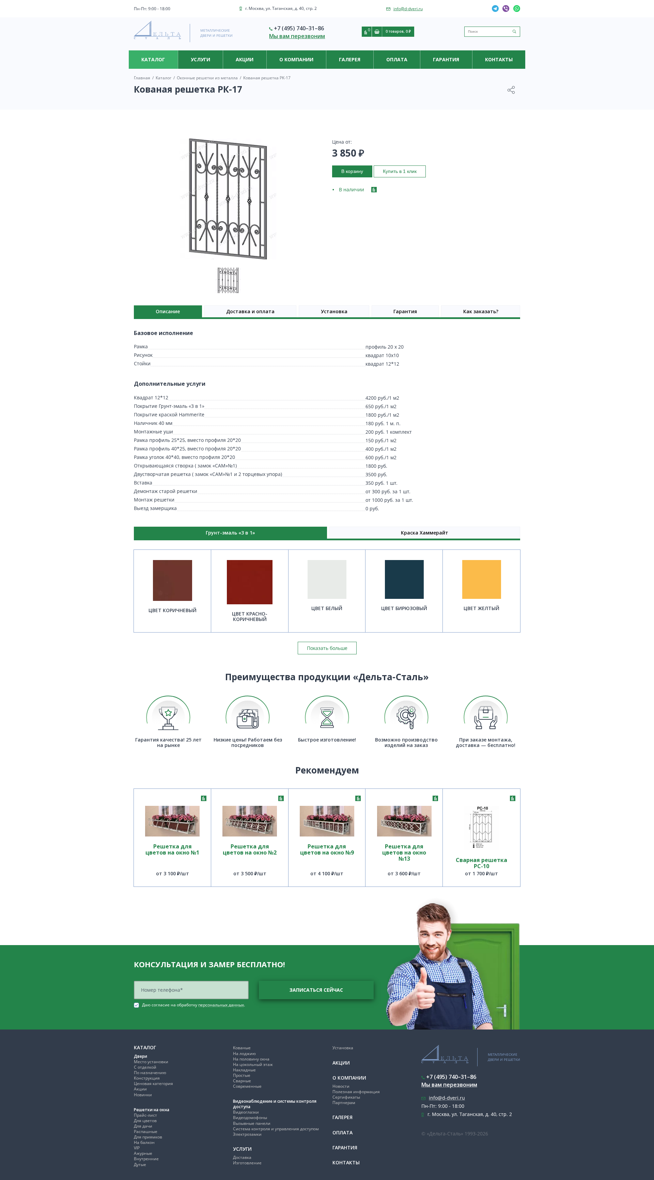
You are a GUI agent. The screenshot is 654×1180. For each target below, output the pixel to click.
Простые (241, 1075)
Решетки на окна (151, 1110)
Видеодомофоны (250, 1117)
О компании (296, 59)
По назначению (150, 1072)
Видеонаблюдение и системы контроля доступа (274, 1104)
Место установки (151, 1062)
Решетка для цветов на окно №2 (250, 849)
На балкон (144, 1142)
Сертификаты (346, 1097)
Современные (247, 1086)
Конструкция (147, 1078)
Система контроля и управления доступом (276, 1129)
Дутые (140, 1164)
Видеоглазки (246, 1112)
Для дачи (143, 1126)
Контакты (499, 59)
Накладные (244, 1070)
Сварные (242, 1081)
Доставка (242, 1157)
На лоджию (244, 1053)
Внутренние (146, 1159)
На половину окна (251, 1059)
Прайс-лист (145, 1115)
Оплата (396, 59)
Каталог (153, 59)
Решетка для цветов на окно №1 (172, 849)
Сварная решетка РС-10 (481, 863)
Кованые (242, 1048)
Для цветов (145, 1120)
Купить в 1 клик (400, 171)
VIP (137, 1148)
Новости (340, 1086)
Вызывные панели (251, 1123)
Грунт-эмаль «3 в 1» (230, 532)
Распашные (145, 1131)
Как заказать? (480, 311)
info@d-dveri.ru (408, 9)
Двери (140, 1056)
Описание (168, 311)
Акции (244, 59)
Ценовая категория (153, 1083)
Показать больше (327, 648)
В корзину (352, 171)
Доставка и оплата (250, 311)
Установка (334, 311)
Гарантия (446, 59)
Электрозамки (247, 1134)
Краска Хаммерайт (424, 532)
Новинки (143, 1095)
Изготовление (247, 1163)
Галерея (349, 59)
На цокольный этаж (253, 1064)
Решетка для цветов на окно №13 (404, 853)
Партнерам (343, 1102)
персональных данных (221, 1005)
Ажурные (143, 1153)
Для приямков (148, 1137)
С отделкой (145, 1067)
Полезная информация (356, 1092)
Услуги (200, 59)
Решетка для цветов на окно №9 (327, 849)
